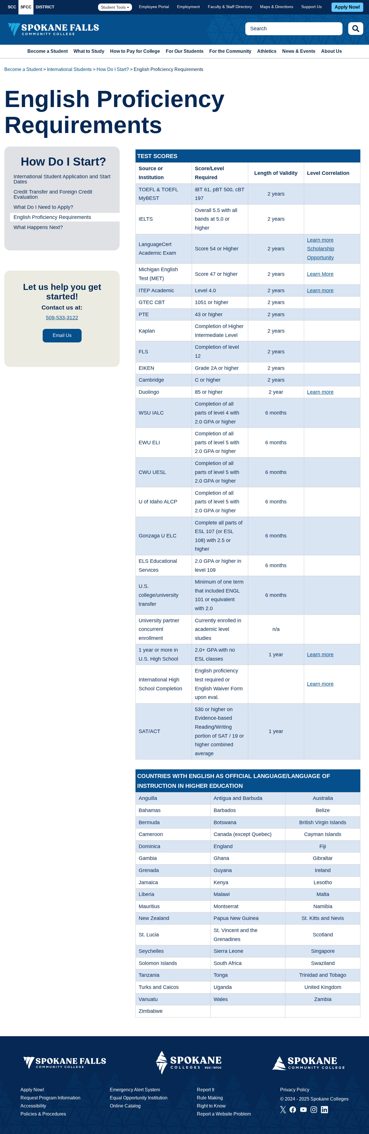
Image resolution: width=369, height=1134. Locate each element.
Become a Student (47, 51)
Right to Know (211, 1105)
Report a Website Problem (224, 1113)
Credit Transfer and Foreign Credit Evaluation (53, 194)
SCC (12, 7)
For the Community (230, 51)
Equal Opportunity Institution (138, 1097)
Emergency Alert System (135, 1089)
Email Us (62, 335)
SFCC (25, 7)
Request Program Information (50, 1097)
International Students (69, 69)
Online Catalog (125, 1105)
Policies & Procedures (43, 1113)
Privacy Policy (294, 1089)
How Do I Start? (113, 69)
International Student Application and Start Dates (62, 179)
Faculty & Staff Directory (230, 6)
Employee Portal (154, 6)
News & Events (298, 51)
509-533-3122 (62, 317)
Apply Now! (347, 7)
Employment (188, 6)
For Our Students (185, 51)
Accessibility (33, 1105)
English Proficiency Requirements (52, 217)
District (45, 7)
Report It (205, 1089)
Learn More (320, 274)
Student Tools (114, 7)
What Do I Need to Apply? (43, 207)
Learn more (320, 240)
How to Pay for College (135, 51)
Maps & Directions (276, 6)
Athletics (266, 51)
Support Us (311, 6)
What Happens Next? (38, 227)
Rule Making (210, 1097)
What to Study (89, 51)
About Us (331, 51)
